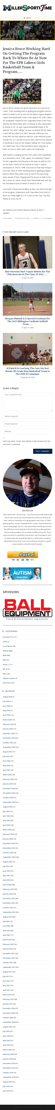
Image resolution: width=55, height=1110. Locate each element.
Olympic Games (9, 678)
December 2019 (9, 1063)
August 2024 (7, 807)
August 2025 (7, 752)
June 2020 (6, 1036)
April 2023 (6, 880)
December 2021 (9, 953)
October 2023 (8, 852)
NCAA (5, 664)
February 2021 (8, 999)
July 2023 (6, 866)
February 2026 (8, 724)
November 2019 (9, 1068)
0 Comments (47, 218)
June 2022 (6, 926)
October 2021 (8, 962)
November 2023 (9, 848)
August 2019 (7, 1082)
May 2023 (6, 875)
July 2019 (6, 1086)
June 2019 (6, 1091)
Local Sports (7, 646)
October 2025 (8, 742)
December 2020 (9, 1008)
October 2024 (8, 797)
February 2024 (8, 834)
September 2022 (9, 912)
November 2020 (9, 1013)
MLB (4, 655)
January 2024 (8, 839)
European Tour (8, 637)
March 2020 (7, 1050)
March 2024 (7, 830)
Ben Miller (8, 218)
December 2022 (9, 898)
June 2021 (6, 981)
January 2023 (8, 894)
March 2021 (7, 994)
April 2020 (6, 1045)
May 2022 (6, 930)
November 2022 (9, 903)
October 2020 (8, 1017)
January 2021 (8, 1004)
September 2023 (9, 857)
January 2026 (8, 729)
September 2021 (9, 967)
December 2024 (9, 788)
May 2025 (6, 765)
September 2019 (9, 1077)
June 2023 (6, 871)
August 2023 (7, 862)
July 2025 (6, 756)
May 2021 (6, 985)
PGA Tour (6, 683)
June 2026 (6, 706)
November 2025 (9, 738)
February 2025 (8, 779)
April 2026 (6, 715)
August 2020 (7, 1027)
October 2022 (8, 907)
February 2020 (8, 1054)
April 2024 (6, 825)
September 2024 (9, 802)
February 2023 (8, 889)
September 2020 (9, 1022)
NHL (4, 674)
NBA (4, 660)
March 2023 (7, 885)
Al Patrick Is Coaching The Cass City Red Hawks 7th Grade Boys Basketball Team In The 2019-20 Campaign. (27, 371)
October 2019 (8, 1072)
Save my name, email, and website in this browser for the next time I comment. (26, 442)
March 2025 (7, 774)
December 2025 (9, 733)
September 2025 (9, 747)
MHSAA (36, 218)
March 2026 (7, 720)
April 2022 (6, 935)
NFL (4, 669)
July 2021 (6, 976)
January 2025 (8, 784)
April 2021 (6, 990)
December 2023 (9, 843)
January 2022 (8, 949)
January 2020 (8, 1059)
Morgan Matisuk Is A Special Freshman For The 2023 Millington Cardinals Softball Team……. (27, 321)
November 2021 (9, 958)
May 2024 (6, 820)
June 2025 (6, 761)
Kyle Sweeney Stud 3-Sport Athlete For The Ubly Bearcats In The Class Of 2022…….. (27, 273)
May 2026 (6, 710)
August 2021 (7, 972)
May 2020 (6, 1040)
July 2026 (6, 701)
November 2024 (9, 793)
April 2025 (6, 770)
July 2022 (6, 921)
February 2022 (8, 944)
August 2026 (7, 697)
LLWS (5, 641)
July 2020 (6, 1031)
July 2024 (6, 811)
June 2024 (6, 816)
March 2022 (7, 939)
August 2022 (7, 917)
